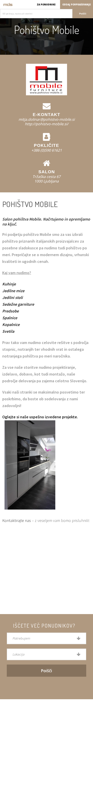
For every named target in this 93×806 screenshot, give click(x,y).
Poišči (82, 13)
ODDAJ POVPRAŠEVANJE (76, 4)
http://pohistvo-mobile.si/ (46, 123)
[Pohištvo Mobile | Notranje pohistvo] (8, 4)
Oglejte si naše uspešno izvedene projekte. (40, 416)
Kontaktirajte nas (16, 520)
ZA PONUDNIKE (46, 4)
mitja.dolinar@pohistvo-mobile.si (47, 119)
